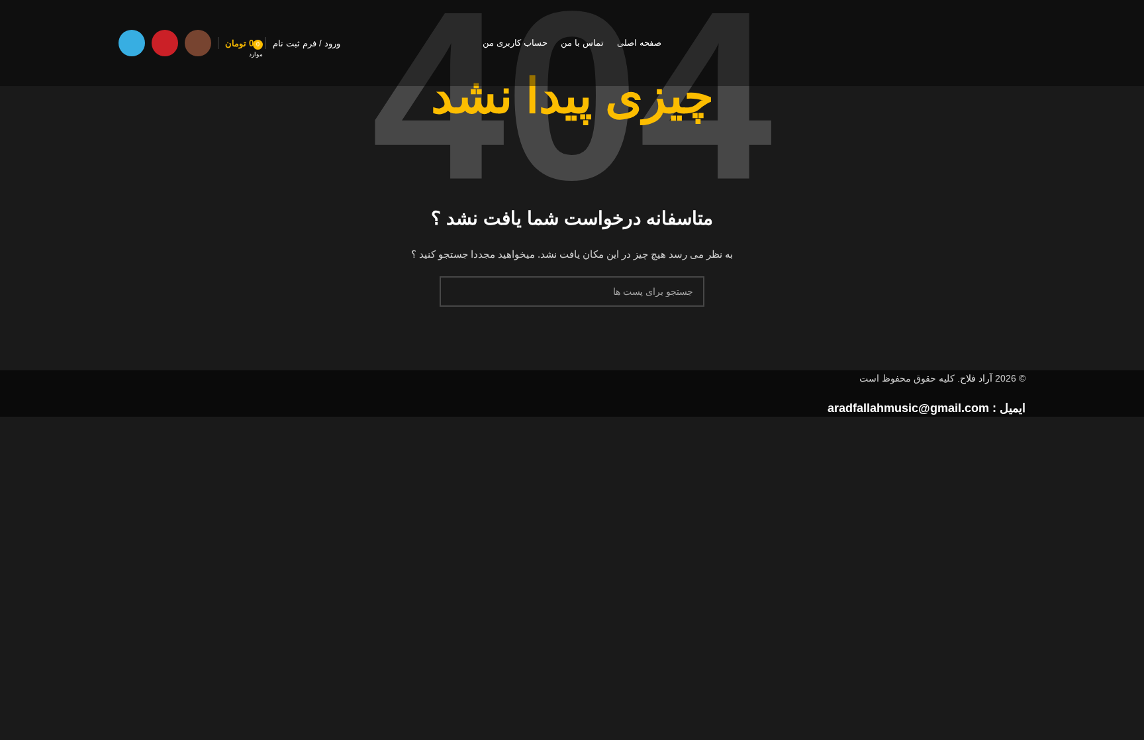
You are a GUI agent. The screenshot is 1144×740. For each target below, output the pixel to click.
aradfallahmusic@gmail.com (908, 408)
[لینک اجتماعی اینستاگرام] (198, 43)
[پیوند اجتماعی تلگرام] (132, 43)
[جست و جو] (455, 291)
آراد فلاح (976, 378)
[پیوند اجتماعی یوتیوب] (165, 43)
